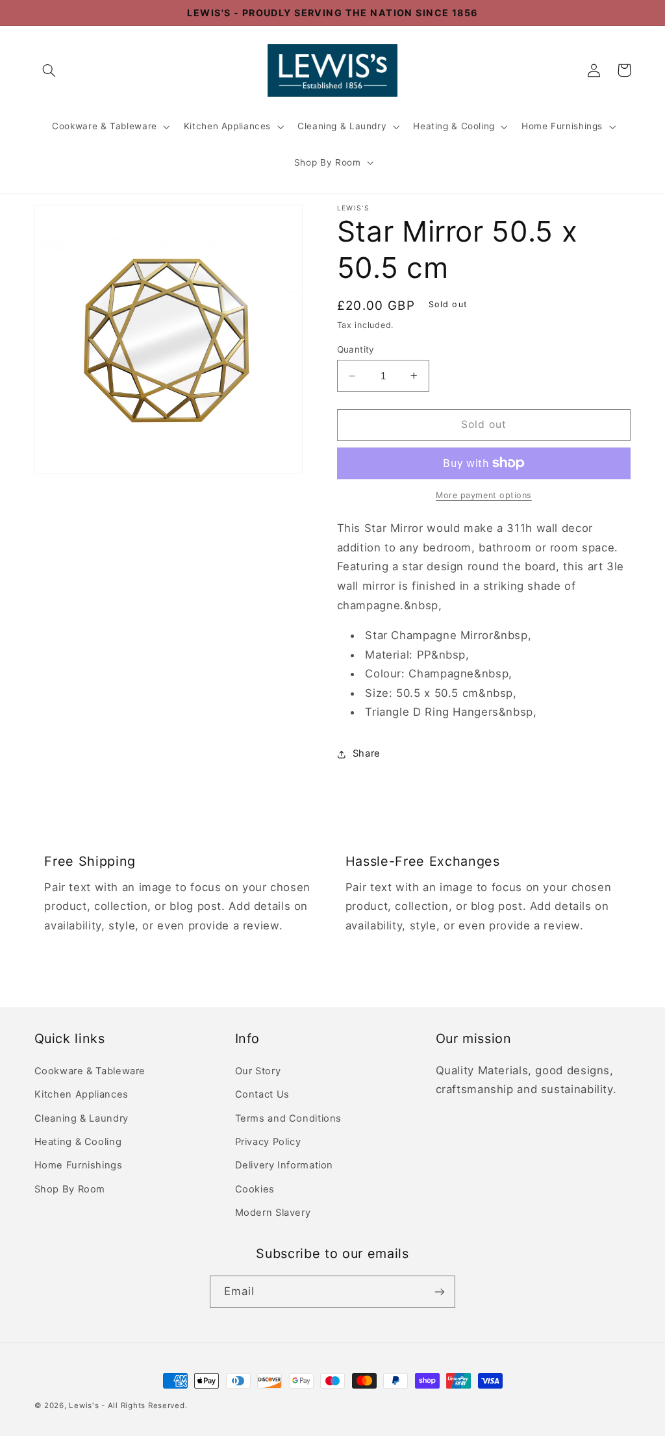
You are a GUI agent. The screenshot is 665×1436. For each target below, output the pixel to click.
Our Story (258, 1071)
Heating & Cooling (454, 126)
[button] (49, 70)
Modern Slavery (273, 1212)
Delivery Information (284, 1165)
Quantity (356, 349)
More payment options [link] (484, 495)
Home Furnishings (562, 126)
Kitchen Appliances (227, 126)
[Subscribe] (440, 1291)
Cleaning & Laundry (341, 126)
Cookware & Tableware (104, 126)
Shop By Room (327, 162)
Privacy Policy (268, 1142)
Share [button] (367, 753)
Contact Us (262, 1094)
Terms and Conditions (288, 1118)
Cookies (255, 1189)
